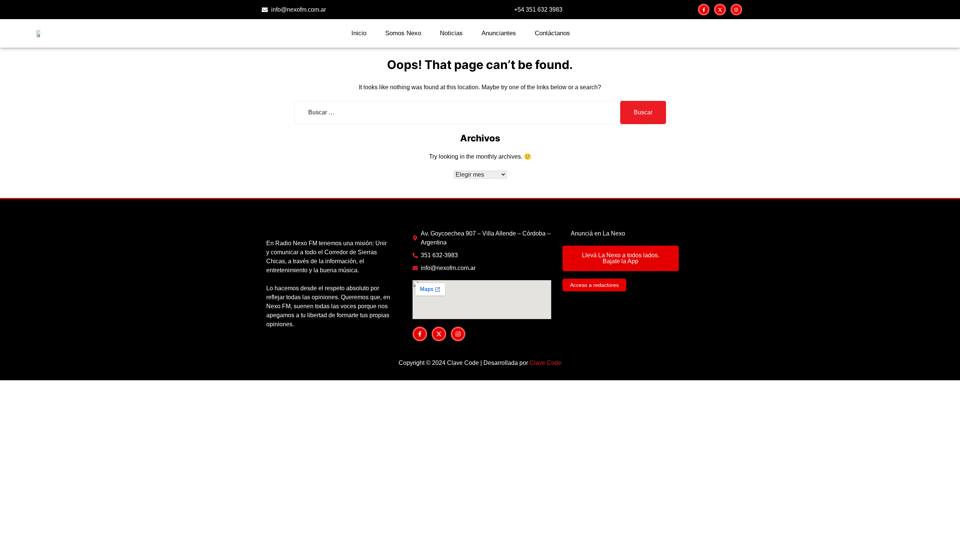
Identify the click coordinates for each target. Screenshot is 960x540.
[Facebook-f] (704, 9)
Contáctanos (552, 33)
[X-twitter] (720, 9)
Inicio (358, 33)
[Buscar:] (457, 112)
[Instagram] (736, 9)
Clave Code (545, 363)
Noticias (451, 33)
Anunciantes (499, 33)
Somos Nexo (403, 33)
